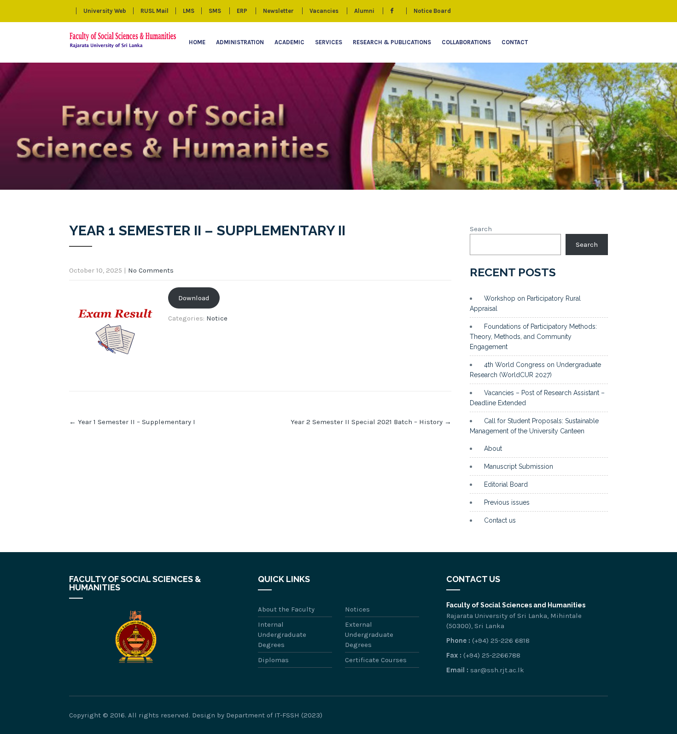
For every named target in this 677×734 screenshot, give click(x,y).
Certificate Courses (376, 660)
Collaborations (466, 42)
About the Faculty (286, 609)
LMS (188, 10)
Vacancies (323, 10)
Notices (357, 609)
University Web (104, 10)
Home (197, 42)
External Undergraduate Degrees (369, 634)
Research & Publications (392, 42)
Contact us (500, 520)
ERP (242, 10)
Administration (240, 42)
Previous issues (507, 502)
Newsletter (278, 10)
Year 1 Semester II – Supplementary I (132, 422)
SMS (215, 10)
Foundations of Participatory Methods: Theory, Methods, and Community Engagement (533, 336)
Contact (515, 42)
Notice (217, 318)
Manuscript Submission (518, 466)
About (493, 448)
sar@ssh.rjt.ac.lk (497, 670)
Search (481, 229)
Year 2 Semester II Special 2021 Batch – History (371, 422)
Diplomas (273, 660)
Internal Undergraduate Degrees (282, 634)
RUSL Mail (154, 10)
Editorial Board (506, 484)
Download (194, 298)
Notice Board (432, 10)
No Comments (151, 270)
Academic (289, 42)
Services (328, 42)
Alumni (364, 10)
